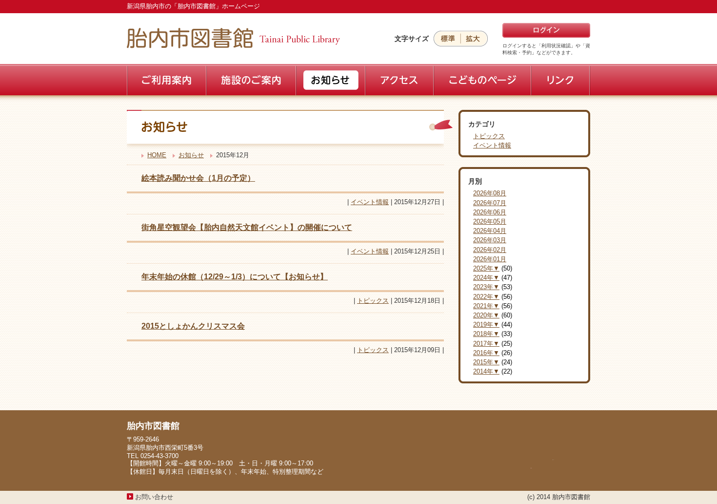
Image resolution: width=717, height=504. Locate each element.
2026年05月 (489, 221)
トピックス (373, 300)
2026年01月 (489, 259)
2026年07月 (489, 203)
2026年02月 (489, 249)
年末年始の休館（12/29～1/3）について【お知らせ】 (234, 277)
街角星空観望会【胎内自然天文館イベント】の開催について (246, 227)
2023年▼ (486, 287)
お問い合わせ (154, 497)
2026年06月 (489, 212)
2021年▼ (486, 306)
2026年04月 (489, 230)
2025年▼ (486, 268)
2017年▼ (486, 343)
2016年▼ (486, 353)
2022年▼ (486, 296)
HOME (156, 155)
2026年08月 (489, 193)
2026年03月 (489, 240)
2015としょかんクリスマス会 (193, 326)
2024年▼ (486, 277)
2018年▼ (486, 333)
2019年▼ (486, 324)
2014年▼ (486, 371)
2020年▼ (486, 315)
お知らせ (191, 155)
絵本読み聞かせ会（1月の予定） (198, 178)
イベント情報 (370, 202)
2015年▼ (486, 362)
